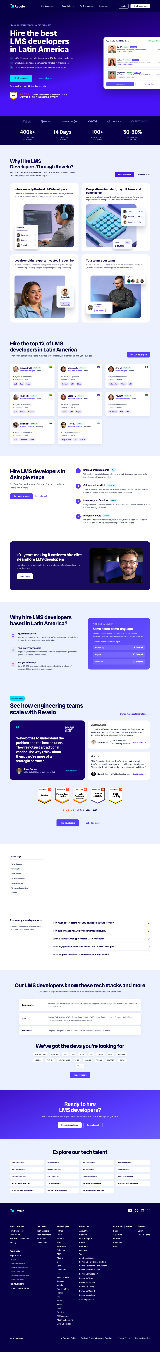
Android (54, 1054)
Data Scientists (64, 1324)
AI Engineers (62, 1316)
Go (60, 1262)
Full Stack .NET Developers (92, 1183)
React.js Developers (125, 1176)
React (59, 1235)
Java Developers (124, 1169)
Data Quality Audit (17, 1271)
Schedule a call (46, 78)
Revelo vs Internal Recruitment (93, 1266)
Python (50, 1060)
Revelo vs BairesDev (88, 1274)
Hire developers (80, 1075)
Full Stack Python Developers (93, 1190)
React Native (40, 1054)
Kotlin (122, 1060)
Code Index (15, 1260)
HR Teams (41, 1239)
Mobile (60, 1258)
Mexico (116, 1239)
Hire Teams (15, 1235)
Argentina (117, 1235)
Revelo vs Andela (87, 1282)
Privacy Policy (124, 1338)
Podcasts (83, 1246)
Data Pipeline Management (20, 1275)
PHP (91, 1054)
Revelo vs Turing (86, 1287)
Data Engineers (53, 1162)
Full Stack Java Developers (128, 1183)
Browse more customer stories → (135, 714)
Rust (82, 1054)
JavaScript (62, 1270)
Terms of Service (142, 1338)
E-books (83, 1242)
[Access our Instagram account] (148, 1210)
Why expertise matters (20, 888)
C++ (65, 1054)
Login (123, 6)
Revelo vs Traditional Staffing (92, 1262)
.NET (77, 1060)
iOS (73, 1054)
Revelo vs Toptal (86, 1278)
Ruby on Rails (64, 1060)
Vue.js (99, 1060)
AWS (59, 1242)
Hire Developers (140, 6)
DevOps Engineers (18, 1162)
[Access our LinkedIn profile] (142, 1210)
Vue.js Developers (54, 1183)
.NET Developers (89, 1162)
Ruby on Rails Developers (21, 1183)
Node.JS (60, 1239)
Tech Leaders (43, 1231)
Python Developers (89, 1176)
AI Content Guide (68, 1338)
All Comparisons (86, 1300)
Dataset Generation (18, 1264)
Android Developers (19, 1169)
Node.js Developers (19, 1176)
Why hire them (17, 869)
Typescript (61, 1246)
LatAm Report (85, 1239)
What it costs (16, 874)
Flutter (110, 1060)
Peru (115, 1246)
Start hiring (25, 576)
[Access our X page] (136, 1210)
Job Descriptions (86, 1258)
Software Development (20, 1239)
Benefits (14, 893)
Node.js (38, 1060)
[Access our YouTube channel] (130, 1211)
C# (58, 1273)
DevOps (60, 1312)
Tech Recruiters (44, 1235)
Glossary (83, 1250)
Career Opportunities (19, 1288)
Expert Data (15, 1256)
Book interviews (120, 84)
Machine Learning (65, 1320)
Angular (121, 1054)
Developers (42, 1242)
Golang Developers (54, 1169)
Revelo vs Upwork (87, 1291)
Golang (87, 1060)
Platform (83, 1235)
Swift (100, 1054)
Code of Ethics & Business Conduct (96, 1338)
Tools (81, 1254)
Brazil (115, 1231)
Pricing (13, 1242)
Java (110, 1054)
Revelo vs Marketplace (89, 1270)
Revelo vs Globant (87, 1295)
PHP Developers (53, 1176)
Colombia (117, 1242)
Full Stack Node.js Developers (23, 1190)
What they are (17, 864)
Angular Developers (125, 1162)
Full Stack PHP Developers (57, 1190)
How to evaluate (17, 883)
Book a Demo (144, 1235)
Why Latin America (18, 878)
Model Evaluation (17, 1279)
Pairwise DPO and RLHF (19, 1268)
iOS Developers (88, 1169)
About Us (83, 1231)
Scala (80, 1066)
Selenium (61, 1250)
